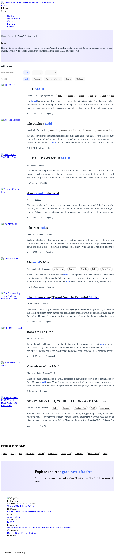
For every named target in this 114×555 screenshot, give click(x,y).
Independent (104, 408)
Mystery (81, 96)
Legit (18, 517)
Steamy (52, 130)
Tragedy (84, 269)
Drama (70, 96)
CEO (104, 96)
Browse (10, 26)
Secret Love (106, 269)
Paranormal (40, 338)
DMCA (10, 522)
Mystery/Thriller (46, 95)
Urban (41, 165)
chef (12, 454)
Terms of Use (13, 506)
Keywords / (13, 36)
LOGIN (5, 5)
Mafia (28, 511)
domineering (79, 454)
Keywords (41, 527)
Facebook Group (29, 533)
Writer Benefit (13, 18)
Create (10, 21)
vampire (41, 454)
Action (60, 96)
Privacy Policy (27, 506)
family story (52, 454)
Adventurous (59, 269)
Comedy (66, 408)
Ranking (11, 24)
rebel (105, 454)
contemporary (66, 454)
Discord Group (14, 533)
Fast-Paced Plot (102, 130)
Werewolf (41, 130)
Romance (46, 269)
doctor (5, 454)
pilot (20, 454)
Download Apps (28, 527)
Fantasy (48, 234)
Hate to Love (65, 130)
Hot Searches (52, 527)
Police (94, 269)
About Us (11, 517)
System (45, 408)
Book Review (64, 527)
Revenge (72, 269)
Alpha (77, 130)
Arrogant (93, 96)
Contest (10, 16)
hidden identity (93, 454)
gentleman (30, 454)
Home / (4, 36)
